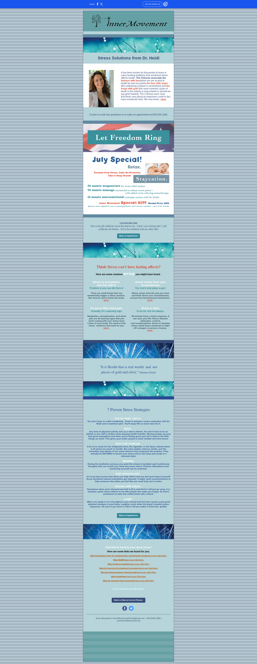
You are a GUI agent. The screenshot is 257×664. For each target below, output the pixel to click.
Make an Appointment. (128, 515)
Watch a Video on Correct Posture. (128, 600)
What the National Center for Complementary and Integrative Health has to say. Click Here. (128, 556)
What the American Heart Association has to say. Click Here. (128, 581)
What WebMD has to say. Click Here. (128, 560)
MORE (163, 99)
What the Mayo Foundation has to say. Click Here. (128, 564)
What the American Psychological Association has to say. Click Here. (128, 568)
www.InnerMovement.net (128, 620)
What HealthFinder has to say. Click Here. (128, 577)
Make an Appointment (128, 236)
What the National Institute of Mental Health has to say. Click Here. (128, 572)
